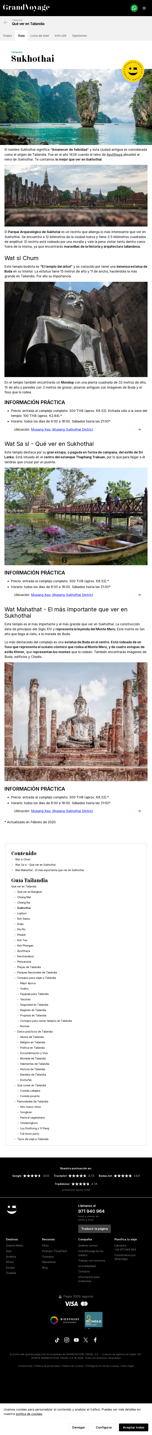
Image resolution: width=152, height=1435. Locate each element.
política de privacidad (120, 744)
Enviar (123, 717)
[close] (139, 689)
